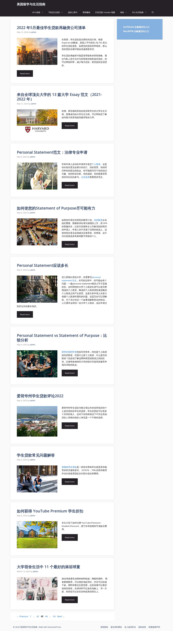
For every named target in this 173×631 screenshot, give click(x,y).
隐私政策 (142, 627)
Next (61, 616)
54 (54, 616)
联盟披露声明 (154, 627)
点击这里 (85, 177)
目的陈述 (98, 220)
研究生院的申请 (69, 351)
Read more (25, 73)
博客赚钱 (86, 12)
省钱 (122, 12)
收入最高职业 (130, 627)
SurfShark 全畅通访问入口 (136, 26)
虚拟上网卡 (73, 12)
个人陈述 (96, 164)
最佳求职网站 (116, 627)
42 (38, 616)
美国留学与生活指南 (31, 4)
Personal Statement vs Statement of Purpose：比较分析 (62, 338)
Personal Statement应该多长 (42, 265)
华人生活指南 (137, 12)
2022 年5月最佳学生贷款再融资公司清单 (51, 27)
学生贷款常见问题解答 (36, 455)
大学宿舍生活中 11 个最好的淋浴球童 (48, 566)
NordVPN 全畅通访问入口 (136, 31)
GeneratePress (54, 627)
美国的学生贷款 (69, 467)
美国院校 (104, 627)
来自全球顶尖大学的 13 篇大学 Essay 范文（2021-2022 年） (59, 97)
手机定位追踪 (54, 12)
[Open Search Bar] (152, 12)
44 (46, 616)
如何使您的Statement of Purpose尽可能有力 (56, 208)
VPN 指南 (36, 12)
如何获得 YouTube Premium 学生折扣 (50, 511)
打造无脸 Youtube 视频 (105, 12)
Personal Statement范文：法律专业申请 (52, 152)
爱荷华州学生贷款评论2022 (40, 395)
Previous (22, 616)
